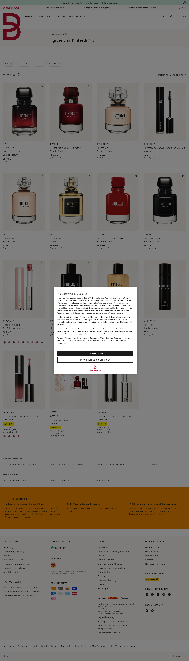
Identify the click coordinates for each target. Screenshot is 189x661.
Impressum (61, 343)
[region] (95, 330)
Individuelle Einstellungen (95, 360)
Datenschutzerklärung (115, 340)
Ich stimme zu (95, 353)
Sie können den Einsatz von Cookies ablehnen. (89, 334)
